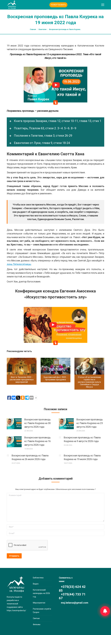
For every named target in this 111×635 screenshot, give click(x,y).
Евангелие (42, 29)
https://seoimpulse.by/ (16, 610)
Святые (36, 618)
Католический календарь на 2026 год (41, 593)
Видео (36, 584)
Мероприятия (39, 603)
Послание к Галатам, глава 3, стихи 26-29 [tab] (42, 135)
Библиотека (38, 578)
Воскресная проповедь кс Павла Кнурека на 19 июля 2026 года (82, 457)
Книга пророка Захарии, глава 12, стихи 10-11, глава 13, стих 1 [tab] (57, 121)
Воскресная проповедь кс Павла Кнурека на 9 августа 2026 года (82, 439)
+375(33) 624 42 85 (72, 588)
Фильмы (36, 624)
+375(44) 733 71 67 (72, 596)
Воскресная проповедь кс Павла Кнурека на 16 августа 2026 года (37, 441)
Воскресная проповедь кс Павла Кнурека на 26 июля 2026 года (30, 457)
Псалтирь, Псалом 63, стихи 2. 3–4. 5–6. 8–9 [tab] (44, 128)
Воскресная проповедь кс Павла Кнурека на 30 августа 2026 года (37, 423)
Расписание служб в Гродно (42, 610)
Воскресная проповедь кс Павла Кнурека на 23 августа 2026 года (89, 423)
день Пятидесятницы (19, 264)
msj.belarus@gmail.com (74, 602)
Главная (33, 29)
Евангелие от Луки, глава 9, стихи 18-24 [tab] (41, 143)
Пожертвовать (58, 5)
